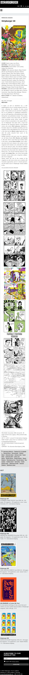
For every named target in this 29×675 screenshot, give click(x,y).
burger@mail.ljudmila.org (6, 674)
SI (25, 6)
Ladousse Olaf (9, 456)
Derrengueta (15, 453)
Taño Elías (17, 461)
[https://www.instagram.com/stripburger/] (21, 6)
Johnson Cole (18, 455)
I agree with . (12, 661)
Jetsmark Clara (9, 455)
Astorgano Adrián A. (8, 451)
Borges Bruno (7, 453)
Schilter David (9, 461)
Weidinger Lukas (11, 465)
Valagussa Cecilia (13, 463)
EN (28, 6)
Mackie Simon (9, 458)
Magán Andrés (18, 458)
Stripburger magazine (7, 17)
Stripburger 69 (8, 21)
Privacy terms (15, 661)
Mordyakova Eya (11, 460)
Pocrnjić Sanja (20, 460)
